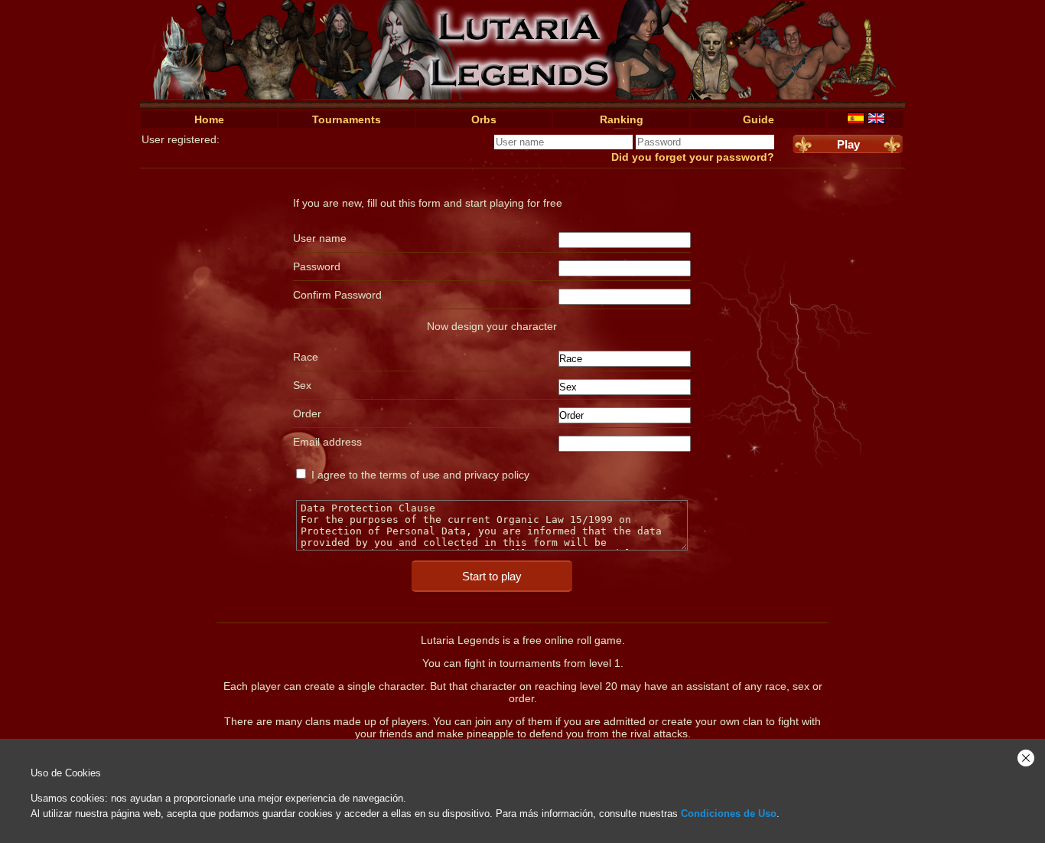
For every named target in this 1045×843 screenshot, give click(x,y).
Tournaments (346, 119)
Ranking (621, 119)
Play (848, 144)
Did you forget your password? (692, 157)
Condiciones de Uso (728, 813)
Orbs (483, 119)
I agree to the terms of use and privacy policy (420, 475)
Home (209, 119)
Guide (758, 119)
